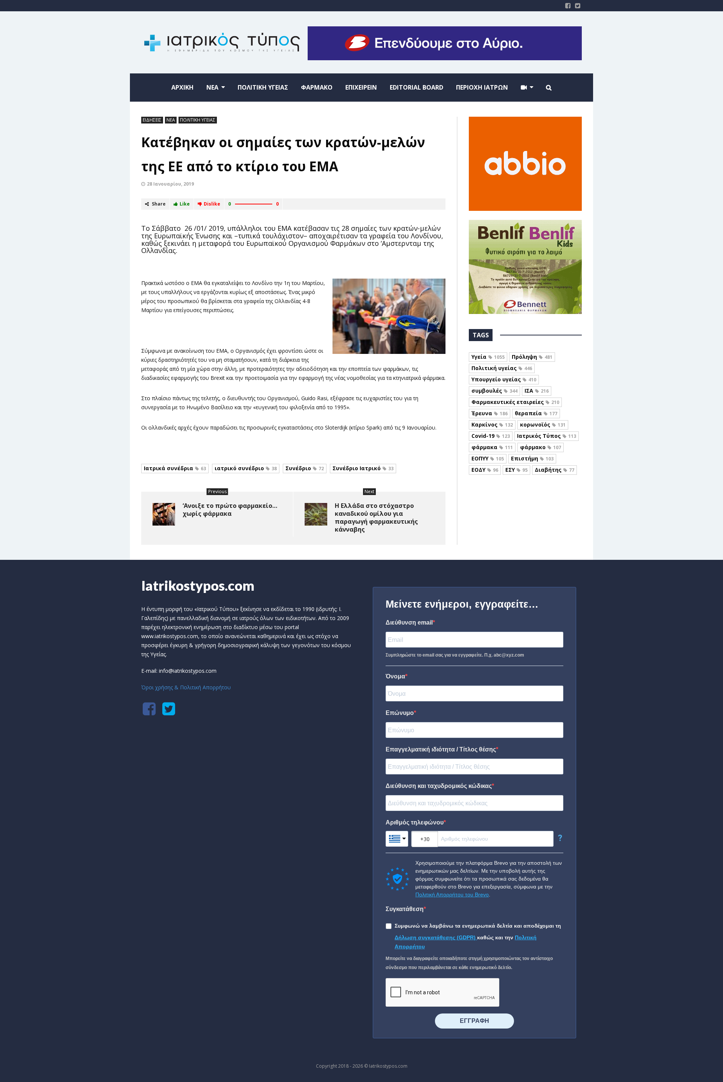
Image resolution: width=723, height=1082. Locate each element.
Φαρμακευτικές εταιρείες (515, 401)
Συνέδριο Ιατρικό (363, 468)
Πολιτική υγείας (501, 368)
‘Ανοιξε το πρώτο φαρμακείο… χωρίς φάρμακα (230, 509)
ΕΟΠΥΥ (487, 458)
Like (185, 204)
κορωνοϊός (543, 424)
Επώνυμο (400, 713)
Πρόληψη (532, 356)
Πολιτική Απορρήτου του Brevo (452, 895)
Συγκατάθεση (405, 909)
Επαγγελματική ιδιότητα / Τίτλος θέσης (441, 749)
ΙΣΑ (537, 390)
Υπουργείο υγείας (503, 379)
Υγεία (488, 356)
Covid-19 (490, 435)
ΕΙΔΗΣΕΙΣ (152, 120)
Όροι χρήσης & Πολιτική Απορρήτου (186, 687)
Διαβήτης (554, 469)
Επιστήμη (532, 458)
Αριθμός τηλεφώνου (415, 822)
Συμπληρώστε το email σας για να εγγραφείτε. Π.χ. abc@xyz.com (455, 655)
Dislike (212, 204)
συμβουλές (494, 390)
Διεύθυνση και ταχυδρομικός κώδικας (439, 786)
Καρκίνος (492, 424)
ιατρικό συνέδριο (246, 468)
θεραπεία (536, 413)
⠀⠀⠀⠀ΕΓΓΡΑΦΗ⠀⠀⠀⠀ (474, 1021)
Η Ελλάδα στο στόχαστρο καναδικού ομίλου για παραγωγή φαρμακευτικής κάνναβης (376, 517)
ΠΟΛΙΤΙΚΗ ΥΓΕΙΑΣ (197, 120)
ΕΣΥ (516, 469)
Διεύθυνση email (409, 622)
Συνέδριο (304, 468)
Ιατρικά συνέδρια (175, 468)
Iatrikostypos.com (198, 585)
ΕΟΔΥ (484, 469)
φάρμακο (540, 447)
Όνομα (395, 676)
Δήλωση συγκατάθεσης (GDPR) (436, 937)
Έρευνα (489, 413)
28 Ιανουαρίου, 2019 (170, 184)
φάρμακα (492, 447)
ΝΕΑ (170, 120)
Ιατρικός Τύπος (546, 435)
